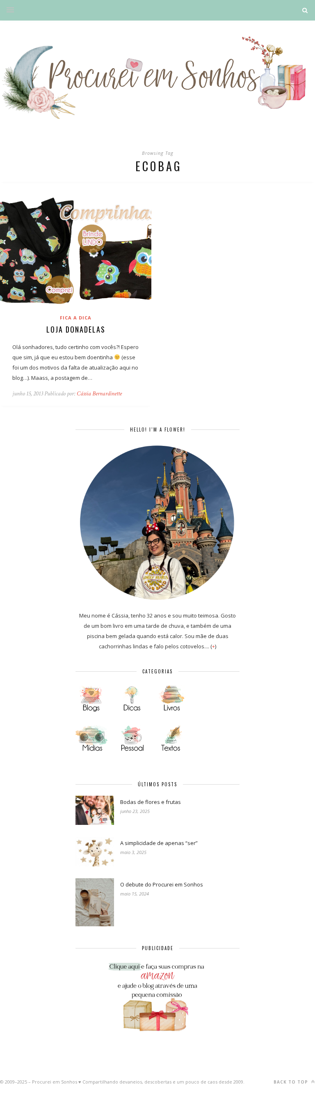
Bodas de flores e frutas (150, 802)
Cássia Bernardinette (99, 393)
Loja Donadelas (75, 329)
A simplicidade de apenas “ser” (159, 843)
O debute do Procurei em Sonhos (161, 884)
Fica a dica (75, 318)
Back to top (292, 1082)
